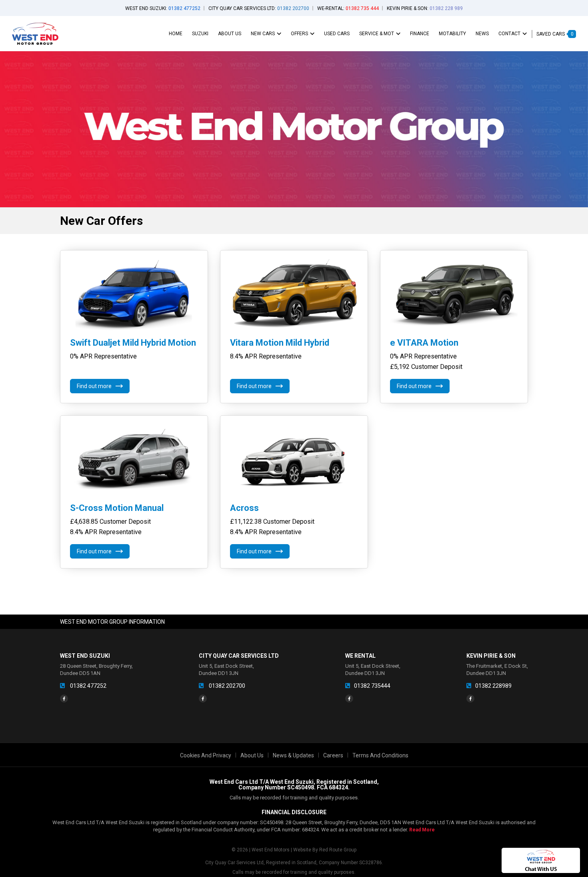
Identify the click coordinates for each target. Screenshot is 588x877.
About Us (229, 33)
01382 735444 (372, 686)
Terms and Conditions (380, 755)
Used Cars (337, 33)
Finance (419, 33)
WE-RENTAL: (348, 8)
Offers (299, 33)
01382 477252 (87, 686)
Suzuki (200, 33)
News (482, 33)
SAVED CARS (555, 34)
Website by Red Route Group (324, 850)
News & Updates (293, 755)
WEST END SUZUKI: (162, 8)
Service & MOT (376, 33)
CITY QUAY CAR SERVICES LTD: (258, 8)
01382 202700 (226, 686)
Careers (333, 755)
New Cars (263, 33)
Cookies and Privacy (205, 755)
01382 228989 (493, 686)
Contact (509, 33)
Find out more (94, 386)
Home (175, 33)
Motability (452, 33)
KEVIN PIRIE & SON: (425, 8)
